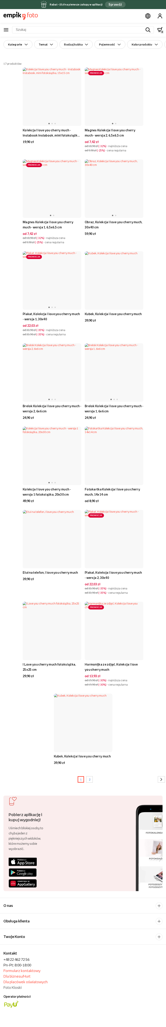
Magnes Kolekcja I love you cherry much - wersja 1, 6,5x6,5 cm (48, 224)
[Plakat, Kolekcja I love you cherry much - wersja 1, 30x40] (52, 280)
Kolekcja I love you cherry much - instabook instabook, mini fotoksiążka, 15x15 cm (51, 133)
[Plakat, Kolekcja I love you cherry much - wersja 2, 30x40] (114, 539)
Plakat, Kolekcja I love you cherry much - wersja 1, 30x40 (51, 316)
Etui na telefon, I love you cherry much (50, 572)
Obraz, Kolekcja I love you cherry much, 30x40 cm (113, 224)
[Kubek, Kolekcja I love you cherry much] (114, 280)
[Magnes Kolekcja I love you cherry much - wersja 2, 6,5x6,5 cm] (114, 97)
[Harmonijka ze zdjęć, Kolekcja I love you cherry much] (114, 631)
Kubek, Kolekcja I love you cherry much (113, 314)
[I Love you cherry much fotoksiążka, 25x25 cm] (52, 631)
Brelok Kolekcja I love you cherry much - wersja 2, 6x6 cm (52, 408)
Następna (161, 779)
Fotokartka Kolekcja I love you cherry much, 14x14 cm (112, 492)
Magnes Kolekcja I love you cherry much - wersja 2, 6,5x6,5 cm (110, 133)
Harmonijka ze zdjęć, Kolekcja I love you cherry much (111, 667)
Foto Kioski (12, 987)
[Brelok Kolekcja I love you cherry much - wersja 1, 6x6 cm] (114, 372)
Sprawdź (115, 4)
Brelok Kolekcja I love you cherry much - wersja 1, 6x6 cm (114, 408)
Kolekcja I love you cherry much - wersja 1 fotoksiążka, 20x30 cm (47, 492)
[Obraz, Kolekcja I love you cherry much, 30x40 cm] (114, 188)
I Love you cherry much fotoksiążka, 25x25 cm (49, 667)
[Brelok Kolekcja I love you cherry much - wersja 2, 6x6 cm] (52, 372)
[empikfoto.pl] (20, 16)
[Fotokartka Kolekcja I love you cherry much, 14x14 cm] (114, 456)
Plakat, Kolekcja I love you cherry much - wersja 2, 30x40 (113, 575)
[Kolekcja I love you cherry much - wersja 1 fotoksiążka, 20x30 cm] (52, 456)
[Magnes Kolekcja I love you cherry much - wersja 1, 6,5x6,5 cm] (52, 188)
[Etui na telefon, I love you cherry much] (52, 539)
